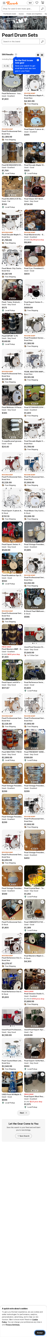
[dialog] (23, 1321)
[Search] (42, 8)
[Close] (38, 60)
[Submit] (42, 41)
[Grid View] (38, 55)
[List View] (42, 55)
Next (22, 1113)
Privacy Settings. (13, 1325)
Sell (30, 3)
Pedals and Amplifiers (34, 14)
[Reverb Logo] (12, 3)
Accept (40, 1333)
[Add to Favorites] (16, 54)
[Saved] (36, 2)
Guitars (21, 14)
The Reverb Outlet (9, 14)
